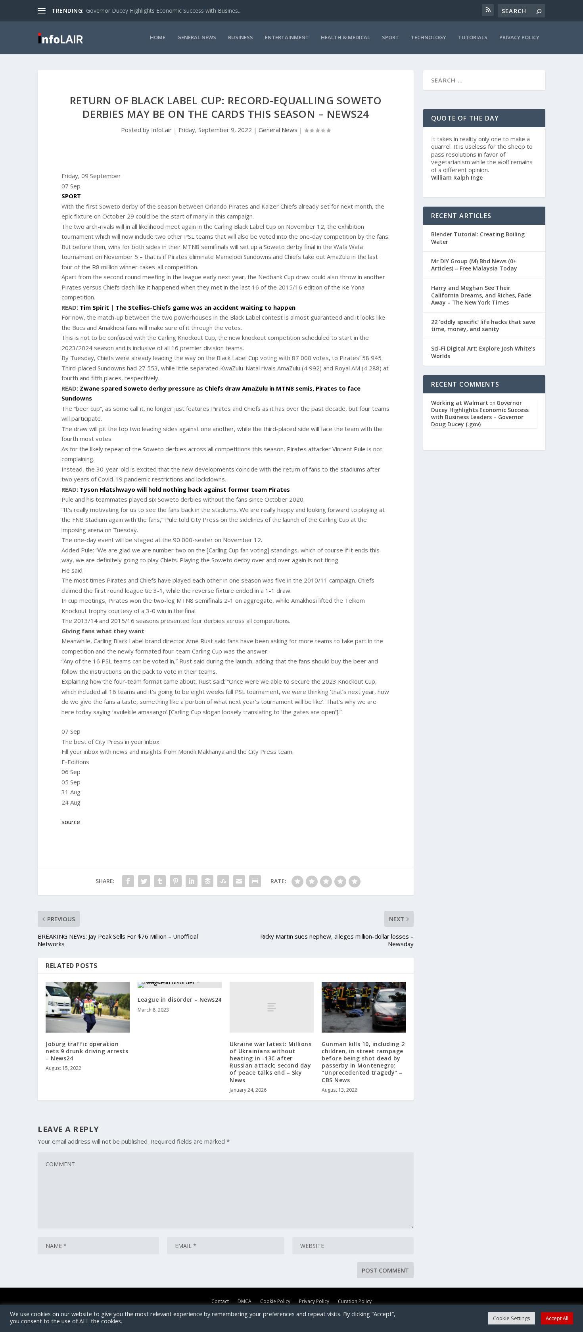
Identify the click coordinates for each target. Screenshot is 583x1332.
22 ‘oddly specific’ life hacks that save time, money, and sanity (483, 325)
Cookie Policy (275, 1301)
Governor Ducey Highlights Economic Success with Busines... (164, 10)
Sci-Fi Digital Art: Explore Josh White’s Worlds (483, 352)
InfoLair (161, 130)
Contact (220, 1301)
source (70, 822)
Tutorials (472, 37)
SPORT (71, 196)
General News (196, 37)
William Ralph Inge (457, 177)
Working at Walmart (459, 402)
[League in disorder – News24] (180, 985)
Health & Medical (345, 37)
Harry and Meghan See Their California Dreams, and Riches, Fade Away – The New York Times (481, 295)
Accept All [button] (557, 1318)
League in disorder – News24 (180, 999)
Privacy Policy (519, 37)
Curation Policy (355, 1301)
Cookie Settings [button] (511, 1318)
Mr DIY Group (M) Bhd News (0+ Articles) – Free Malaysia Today (474, 264)
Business (240, 37)
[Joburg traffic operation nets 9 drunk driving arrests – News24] (88, 1007)
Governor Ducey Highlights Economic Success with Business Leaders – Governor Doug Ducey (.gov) (480, 413)
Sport (390, 37)
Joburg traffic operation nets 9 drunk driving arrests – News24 (87, 1051)
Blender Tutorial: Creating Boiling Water (478, 237)
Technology (428, 37)
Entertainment (287, 37)
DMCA (244, 1301)
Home (157, 37)
